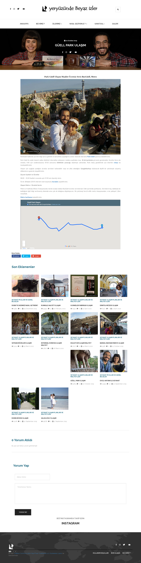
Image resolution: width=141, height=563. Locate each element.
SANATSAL (99, 24)
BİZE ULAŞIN (115, 553)
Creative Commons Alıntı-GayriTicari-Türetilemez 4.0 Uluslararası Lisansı (38, 553)
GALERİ (115, 24)
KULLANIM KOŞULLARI (101, 553)
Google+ (37, 256)
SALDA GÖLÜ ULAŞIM (48, 418)
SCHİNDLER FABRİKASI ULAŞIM (81, 305)
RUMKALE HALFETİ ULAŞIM (50, 305)
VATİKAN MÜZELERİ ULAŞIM (22, 343)
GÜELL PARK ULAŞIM (77, 380)
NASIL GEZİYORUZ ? (78, 24)
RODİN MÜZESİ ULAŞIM (20, 418)
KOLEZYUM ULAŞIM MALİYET (80, 343)
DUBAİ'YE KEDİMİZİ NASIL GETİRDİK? (25, 305)
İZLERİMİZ (56, 24)
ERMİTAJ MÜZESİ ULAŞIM (109, 305)
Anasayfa (24, 24)
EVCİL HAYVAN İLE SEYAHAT (110, 380)
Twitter (27, 256)
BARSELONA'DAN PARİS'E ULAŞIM (112, 343)
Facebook (16, 256)
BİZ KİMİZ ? (40, 24)
